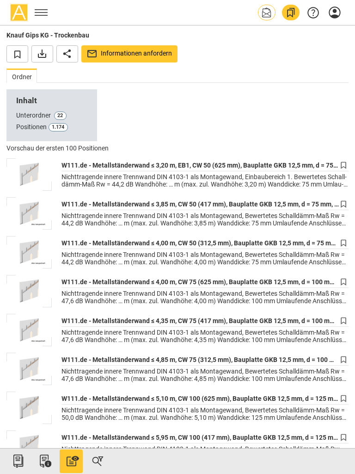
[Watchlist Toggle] (17, 53)
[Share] (67, 53)
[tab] (21, 76)
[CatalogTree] (18, 461)
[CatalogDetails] (71, 461)
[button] (266, 12)
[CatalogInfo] (44, 461)
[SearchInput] (97, 461)
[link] (291, 12)
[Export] (42, 53)
